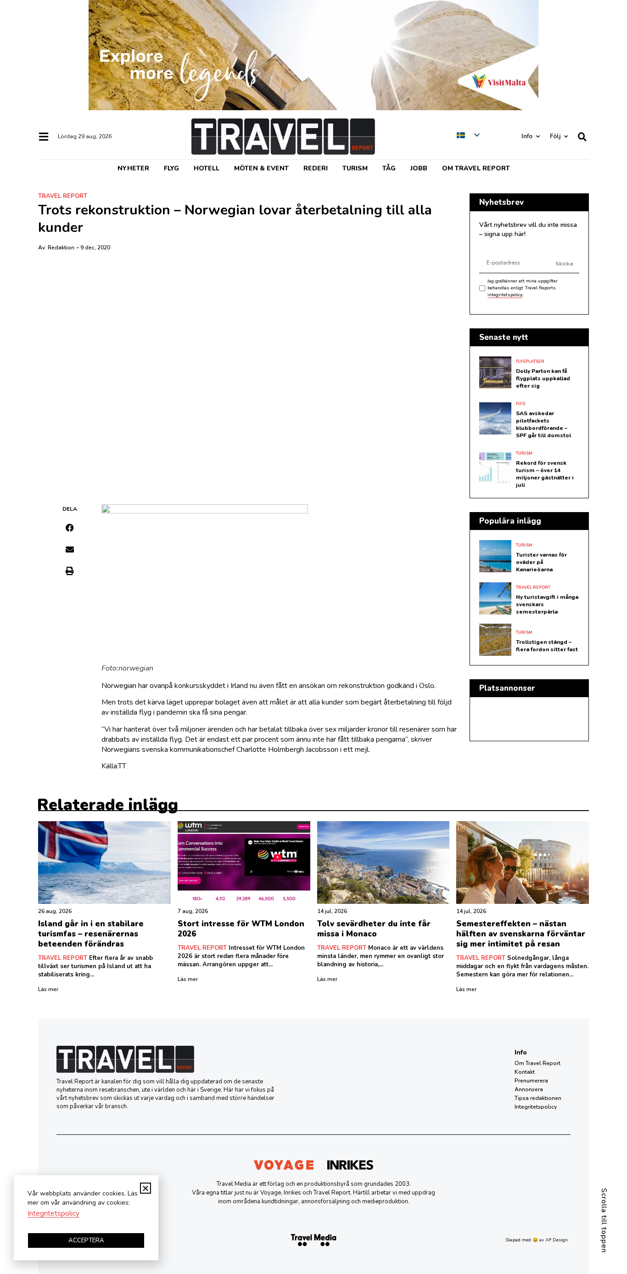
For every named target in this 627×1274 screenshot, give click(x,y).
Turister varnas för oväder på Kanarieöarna (541, 562)
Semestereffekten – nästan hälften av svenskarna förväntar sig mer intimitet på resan (520, 934)
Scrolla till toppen (604, 1220)
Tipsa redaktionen (538, 1098)
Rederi (315, 168)
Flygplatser (530, 361)
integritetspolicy (504, 295)
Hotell (206, 168)
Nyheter (133, 168)
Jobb (418, 168)
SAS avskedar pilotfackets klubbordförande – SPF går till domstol (543, 424)
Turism (355, 168)
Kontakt (525, 1072)
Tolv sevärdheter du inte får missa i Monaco (374, 929)
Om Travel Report (476, 168)
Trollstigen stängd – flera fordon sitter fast (547, 645)
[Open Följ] (566, 137)
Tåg (389, 168)
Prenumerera (531, 1080)
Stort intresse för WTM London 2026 (241, 929)
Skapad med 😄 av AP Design (536, 1240)
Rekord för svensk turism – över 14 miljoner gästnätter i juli (545, 474)
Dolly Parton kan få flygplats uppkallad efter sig (543, 378)
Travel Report (62, 196)
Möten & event (261, 168)
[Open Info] (538, 137)
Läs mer (48, 989)
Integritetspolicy (536, 1107)
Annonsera (529, 1089)
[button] (70, 528)
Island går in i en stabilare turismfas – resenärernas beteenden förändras (91, 934)
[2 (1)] (313, 108)
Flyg (171, 168)
